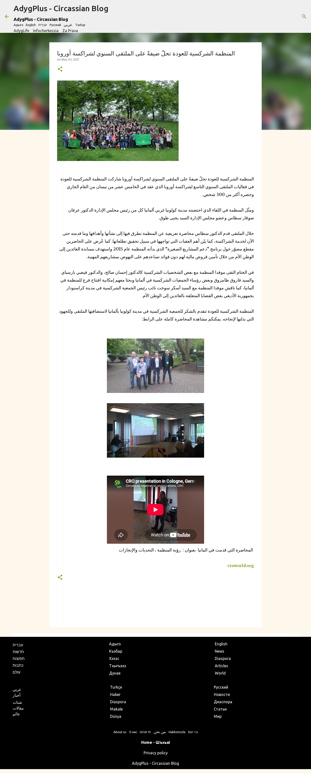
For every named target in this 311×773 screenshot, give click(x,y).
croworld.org (240, 565)
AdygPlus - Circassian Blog (61, 8)
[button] (60, 69)
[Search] (304, 16)
